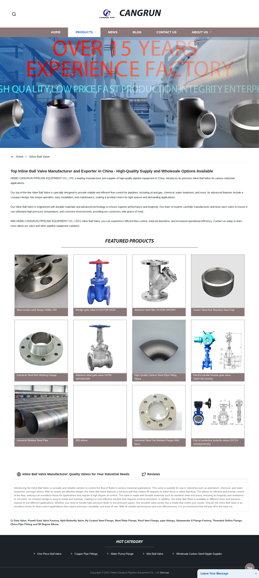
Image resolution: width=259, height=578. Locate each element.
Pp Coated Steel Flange (99, 520)
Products (84, 32)
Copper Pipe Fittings (86, 553)
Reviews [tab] (153, 474)
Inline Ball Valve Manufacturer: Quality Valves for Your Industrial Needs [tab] (75, 474)
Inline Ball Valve (39, 156)
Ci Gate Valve (18, 520)
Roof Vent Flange (148, 520)
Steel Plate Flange (126, 520)
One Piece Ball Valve (49, 553)
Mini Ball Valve (154, 553)
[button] (14, 14)
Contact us (166, 32)
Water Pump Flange (122, 553)
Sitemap (164, 572)
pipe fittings (167, 520)
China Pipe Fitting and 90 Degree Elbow (34, 524)
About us (200, 32)
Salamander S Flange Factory (193, 520)
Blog (137, 32)
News (113, 32)
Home (55, 32)
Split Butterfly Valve (72, 520)
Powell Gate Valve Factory (43, 520)
